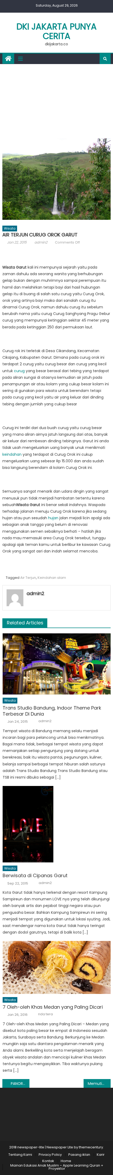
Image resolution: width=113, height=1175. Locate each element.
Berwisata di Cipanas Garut (35, 875)
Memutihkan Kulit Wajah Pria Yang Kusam (99, 1083)
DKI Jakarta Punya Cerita (57, 31)
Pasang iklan (79, 1154)
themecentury (91, 1147)
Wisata (10, 228)
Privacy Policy (50, 1154)
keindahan (12, 454)
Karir (101, 1154)
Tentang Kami (20, 1154)
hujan (52, 518)
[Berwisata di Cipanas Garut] (57, 824)
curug (19, 370)
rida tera (45, 1014)
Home (66, 1160)
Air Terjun (28, 577)
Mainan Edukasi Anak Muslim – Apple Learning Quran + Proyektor (56, 1167)
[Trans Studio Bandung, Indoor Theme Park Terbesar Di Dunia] (57, 664)
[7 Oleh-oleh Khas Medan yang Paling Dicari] (57, 967)
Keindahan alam (52, 577)
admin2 (40, 242)
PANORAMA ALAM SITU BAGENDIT (20, 1083)
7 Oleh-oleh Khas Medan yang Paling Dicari (53, 1007)
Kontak (48, 1160)
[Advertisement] (56, 100)
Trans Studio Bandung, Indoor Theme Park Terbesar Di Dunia (52, 711)
